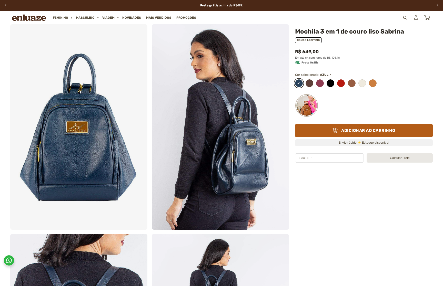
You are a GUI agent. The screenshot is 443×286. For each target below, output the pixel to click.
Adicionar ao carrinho (368, 130)
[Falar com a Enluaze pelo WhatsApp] (9, 260)
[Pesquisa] (405, 17)
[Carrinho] (427, 17)
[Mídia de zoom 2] (220, 127)
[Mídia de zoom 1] (78, 127)
